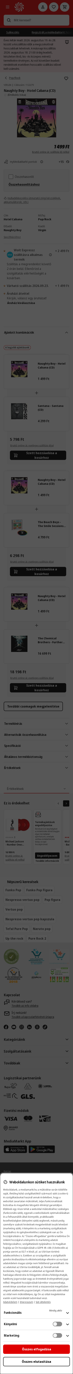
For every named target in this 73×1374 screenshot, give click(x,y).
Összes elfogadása (36, 1349)
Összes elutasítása (36, 1361)
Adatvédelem (10, 1302)
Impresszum (26, 1302)
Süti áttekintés (43, 1302)
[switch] (57, 1324)
